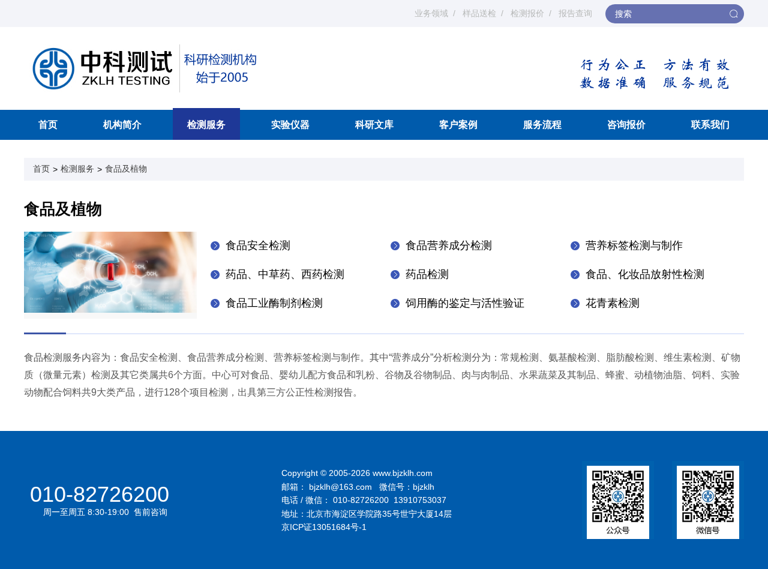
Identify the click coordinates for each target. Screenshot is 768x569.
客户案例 (458, 124)
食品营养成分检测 (449, 245)
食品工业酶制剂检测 (274, 303)
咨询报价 (626, 124)
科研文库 (374, 124)
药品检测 (427, 274)
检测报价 (527, 13)
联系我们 (710, 124)
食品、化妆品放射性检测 (645, 274)
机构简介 (122, 124)
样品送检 (479, 13)
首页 (48, 124)
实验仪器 (290, 124)
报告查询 (575, 13)
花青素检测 (613, 303)
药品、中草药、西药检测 (285, 274)
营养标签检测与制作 (634, 245)
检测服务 (206, 124)
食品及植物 (126, 168)
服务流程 (542, 124)
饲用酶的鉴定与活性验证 (465, 303)
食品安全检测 (258, 245)
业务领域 (431, 13)
